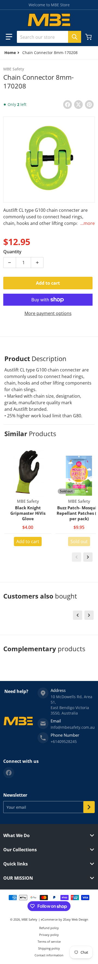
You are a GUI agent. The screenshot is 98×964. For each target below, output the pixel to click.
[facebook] (8, 772)
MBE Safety (29, 919)
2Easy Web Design (75, 919)
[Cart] (89, 37)
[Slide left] (76, 557)
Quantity (12, 252)
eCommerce (49, 919)
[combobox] (49, 37)
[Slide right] (88, 557)
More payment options (48, 313)
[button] (9, 36)
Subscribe (89, 807)
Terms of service (49, 941)
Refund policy (49, 928)
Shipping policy (49, 948)
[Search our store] (74, 37)
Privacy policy (49, 935)
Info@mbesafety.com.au (73, 727)
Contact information (49, 955)
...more (87, 223)
